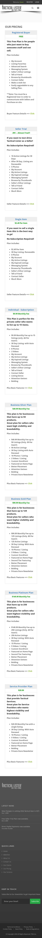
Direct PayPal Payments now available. (16, 826)
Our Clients (7, 865)
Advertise (6, 855)
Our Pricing (7, 869)
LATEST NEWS (8, 806)
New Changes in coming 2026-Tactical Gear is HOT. (21, 811)
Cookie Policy (7, 929)
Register (30, 2)
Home (5, 851)
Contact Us (7, 862)
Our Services (7, 872)
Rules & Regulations (32, 929)
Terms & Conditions (13, 927)
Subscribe (35, 901)
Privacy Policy (28, 927)
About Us (6, 858)
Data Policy (19, 929)
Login (37, 2)
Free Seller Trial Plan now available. (15, 819)
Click (32, 113)
